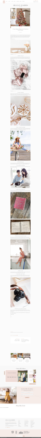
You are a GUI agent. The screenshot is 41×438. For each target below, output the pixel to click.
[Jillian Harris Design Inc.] (20, 5)
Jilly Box (12, 1)
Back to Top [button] (39, 437)
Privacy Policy (33, 437)
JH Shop (9, 1)
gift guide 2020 (12, 332)
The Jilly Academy (32, 423)
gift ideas (15, 332)
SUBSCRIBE (27, 397)
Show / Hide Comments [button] (15, 335)
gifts (16, 332)
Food (18, 424)
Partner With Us (32, 426)
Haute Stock (14, 54)
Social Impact (32, 424)
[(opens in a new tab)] (16, 376)
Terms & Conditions (35, 437)
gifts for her (18, 332)
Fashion (19, 425)
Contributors (19, 426)
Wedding (23, 1)
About (14, 1)
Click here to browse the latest (20, 406)
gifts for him (21, 332)
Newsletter (18, 1)
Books (20, 1)
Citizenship (19, 423)
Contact (31, 425)
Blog (6, 1)
